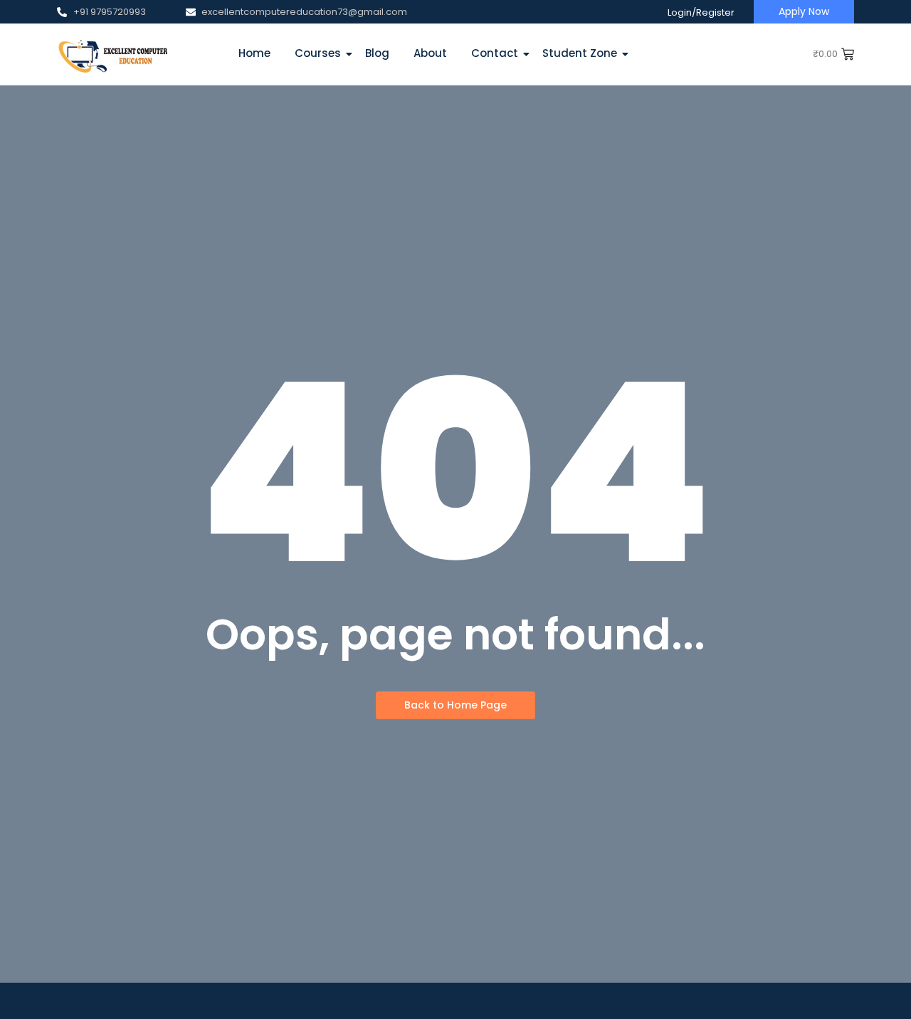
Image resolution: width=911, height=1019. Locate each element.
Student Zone (579, 53)
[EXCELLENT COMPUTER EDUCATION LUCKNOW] (112, 53)
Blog (377, 53)
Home (254, 53)
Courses (318, 53)
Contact (494, 53)
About (430, 53)
